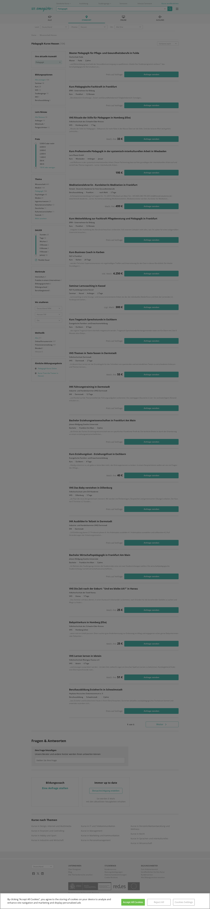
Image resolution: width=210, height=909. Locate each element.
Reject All (159, 902)
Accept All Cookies (133, 902)
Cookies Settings (184, 902)
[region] (105, 901)
